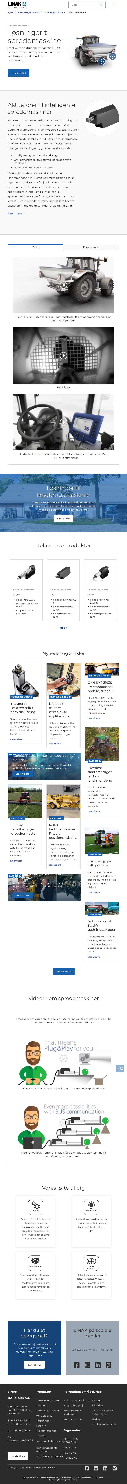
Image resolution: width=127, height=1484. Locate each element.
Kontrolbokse (44, 1415)
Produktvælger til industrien (46, 1449)
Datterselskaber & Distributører (102, 1412)
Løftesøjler (42, 1405)
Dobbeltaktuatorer (47, 1410)
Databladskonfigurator (49, 1456)
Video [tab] (35, 247)
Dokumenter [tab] (91, 247)
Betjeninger (43, 1420)
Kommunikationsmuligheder (49, 1441)
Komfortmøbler (73, 1419)
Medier (95, 1419)
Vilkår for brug (68, 1478)
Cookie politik (29, 1478)
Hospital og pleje (74, 1405)
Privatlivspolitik (85, 1478)
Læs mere (15, 213)
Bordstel (41, 1435)
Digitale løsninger (46, 1430)
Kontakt (96, 1400)
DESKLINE (70, 1447)
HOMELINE (70, 1457)
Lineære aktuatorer (48, 1400)
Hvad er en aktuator (103, 1424)
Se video (20, 72)
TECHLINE (70, 1452)
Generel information (48, 1478)
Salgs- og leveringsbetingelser (63, 1480)
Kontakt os (34, 1364)
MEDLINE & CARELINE (71, 1440)
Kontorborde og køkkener (73, 1412)
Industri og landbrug (76, 1400)
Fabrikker (97, 1405)
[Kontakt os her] (120, 1068)
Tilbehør (41, 1425)
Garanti (99, 1478)
